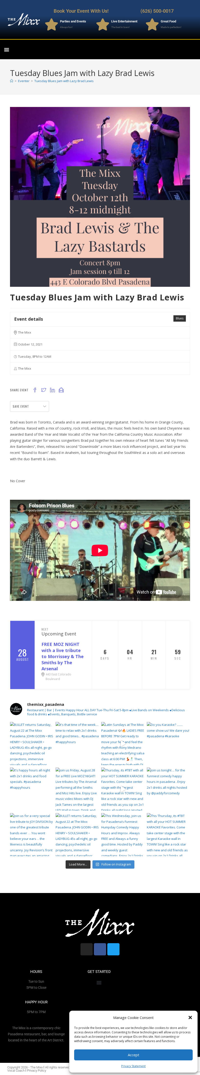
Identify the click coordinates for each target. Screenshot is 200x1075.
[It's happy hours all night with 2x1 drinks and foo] (31, 789)
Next (45, 629)
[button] (190, 1017)
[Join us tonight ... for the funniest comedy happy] (168, 789)
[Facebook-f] (194, 45)
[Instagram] (184, 45)
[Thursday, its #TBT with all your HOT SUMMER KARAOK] (122, 789)
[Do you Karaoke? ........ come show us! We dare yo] (168, 743)
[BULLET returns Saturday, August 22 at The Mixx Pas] (31, 743)
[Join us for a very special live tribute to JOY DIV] (31, 834)
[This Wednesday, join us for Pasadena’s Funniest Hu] (122, 834)
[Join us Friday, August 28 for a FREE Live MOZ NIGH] (77, 789)
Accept (133, 1054)
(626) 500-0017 (157, 11)
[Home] (11, 81)
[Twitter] (194, 53)
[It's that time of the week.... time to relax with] (77, 743)
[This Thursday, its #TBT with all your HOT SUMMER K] (168, 834)
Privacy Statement (133, 1066)
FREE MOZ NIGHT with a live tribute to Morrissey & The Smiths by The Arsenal (62, 656)
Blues (179, 318)
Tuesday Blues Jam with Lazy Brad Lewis (64, 81)
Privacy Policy (36, 1070)
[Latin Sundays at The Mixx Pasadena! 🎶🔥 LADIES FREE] (122, 743)
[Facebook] (100, 949)
